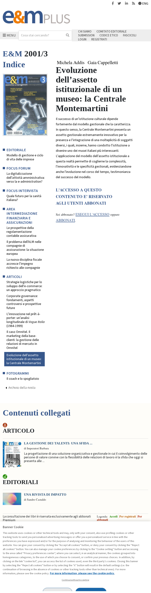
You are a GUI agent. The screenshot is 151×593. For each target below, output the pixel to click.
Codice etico (108, 35)
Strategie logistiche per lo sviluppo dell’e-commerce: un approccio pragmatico (24, 286)
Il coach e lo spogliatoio (22, 379)
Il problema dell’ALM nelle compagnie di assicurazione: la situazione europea (25, 248)
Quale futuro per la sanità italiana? (23, 198)
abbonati (65, 220)
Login (82, 39)
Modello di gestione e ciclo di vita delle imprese (24, 157)
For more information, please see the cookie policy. (82, 573)
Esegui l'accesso (92, 214)
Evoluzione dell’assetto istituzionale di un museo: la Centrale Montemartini (24, 359)
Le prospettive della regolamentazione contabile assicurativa (21, 232)
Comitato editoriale (111, 31)
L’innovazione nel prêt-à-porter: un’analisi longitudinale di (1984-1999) (25, 320)
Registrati (99, 39)
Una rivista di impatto (45, 494)
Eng (145, 3)
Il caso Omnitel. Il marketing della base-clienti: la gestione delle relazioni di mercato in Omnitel (22, 340)
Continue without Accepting (75, 580)
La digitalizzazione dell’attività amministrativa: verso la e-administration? (25, 178)
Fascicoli (129, 35)
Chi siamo (85, 31)
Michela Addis (71, 62)
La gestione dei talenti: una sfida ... (58, 443)
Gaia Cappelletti (103, 62)
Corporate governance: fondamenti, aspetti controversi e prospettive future (23, 302)
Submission (86, 35)
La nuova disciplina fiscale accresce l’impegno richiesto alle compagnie (24, 264)
